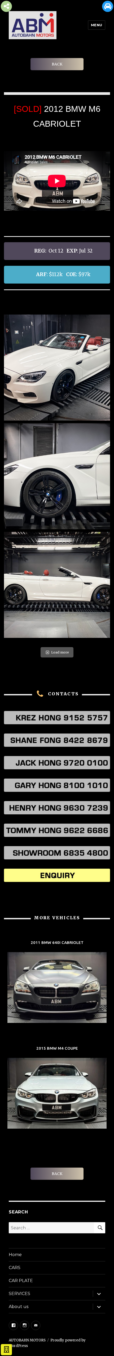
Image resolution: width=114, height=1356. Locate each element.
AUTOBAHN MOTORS (27, 1340)
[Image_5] (57, 476)
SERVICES (19, 1293)
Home (15, 1254)
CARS (14, 1267)
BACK (57, 64)
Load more (60, 652)
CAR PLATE (21, 1280)
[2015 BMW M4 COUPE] (57, 1088)
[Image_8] (57, 368)
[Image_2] (57, 585)
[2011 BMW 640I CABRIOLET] (57, 982)
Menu (96, 25)
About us (18, 1306)
